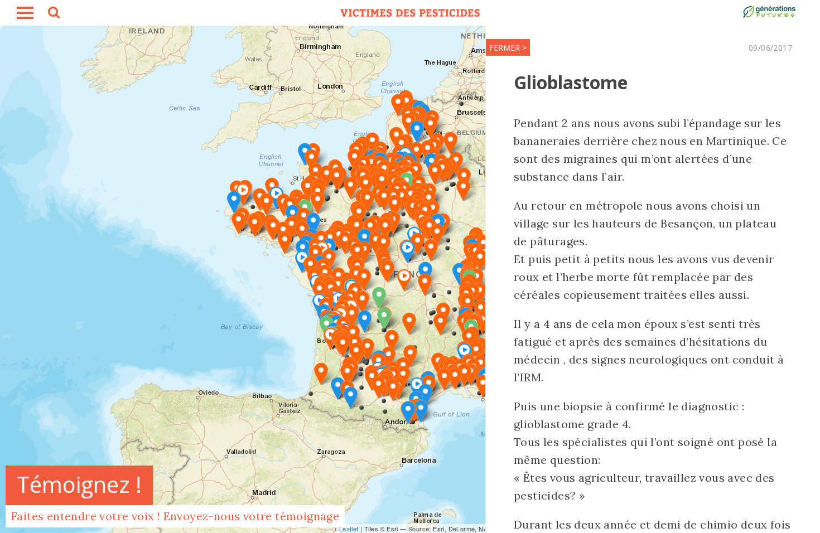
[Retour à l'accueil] (410, 13)
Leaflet (349, 528)
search (53, 14)
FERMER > (508, 47)
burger (25, 13)
